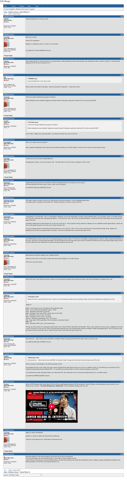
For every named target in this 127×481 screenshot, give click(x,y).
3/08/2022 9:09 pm (9, 16)
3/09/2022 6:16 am (9, 180)
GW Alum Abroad (9, 200)
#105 (122, 94)
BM (5, 77)
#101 (122, 16)
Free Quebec (7, 142)
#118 (122, 381)
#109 (122, 180)
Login (37, 6)
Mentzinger (7, 182)
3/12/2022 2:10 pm (9, 430)
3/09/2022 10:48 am (9, 236)
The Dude (6, 37)
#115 (122, 293)
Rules (29, 6)
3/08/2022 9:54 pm (9, 94)
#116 (122, 336)
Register (22, 6)
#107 (122, 140)
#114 (122, 276)
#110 (122, 198)
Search (14, 6)
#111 (122, 214)
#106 (122, 118)
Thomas (6, 61)
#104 (122, 75)
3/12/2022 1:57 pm (9, 381)
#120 (122, 454)
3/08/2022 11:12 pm (9, 156)
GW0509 (6, 19)
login (27, 9)
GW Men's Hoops (13, 12)
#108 (122, 156)
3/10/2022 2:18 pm (9, 354)
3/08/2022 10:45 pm (9, 140)
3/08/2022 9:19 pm (9, 75)
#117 (122, 354)
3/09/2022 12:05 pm (9, 252)
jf (4, 456)
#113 (122, 252)
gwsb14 (6, 121)
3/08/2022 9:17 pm (9, 58)
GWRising (7, 238)
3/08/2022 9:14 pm (9, 34)
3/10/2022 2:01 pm (9, 336)
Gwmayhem (7, 216)
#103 (122, 58)
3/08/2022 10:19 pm (9, 118)
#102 (122, 34)
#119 (122, 430)
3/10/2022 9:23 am (9, 276)
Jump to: (6, 475)
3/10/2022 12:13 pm (9, 293)
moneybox (7, 279)
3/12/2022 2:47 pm (9, 454)
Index (5, 6)
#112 (122, 236)
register (32, 9)
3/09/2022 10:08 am (9, 214)
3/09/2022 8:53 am (9, 198)
